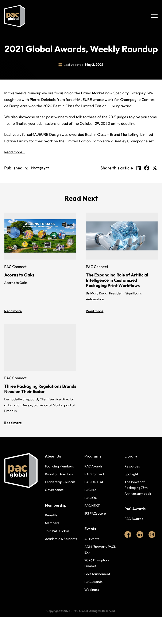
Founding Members (59, 466)
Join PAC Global (57, 531)
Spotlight (131, 474)
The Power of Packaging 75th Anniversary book (137, 487)
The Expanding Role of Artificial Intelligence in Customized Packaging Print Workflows (117, 280)
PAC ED (90, 490)
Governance (54, 490)
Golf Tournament (97, 574)
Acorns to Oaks (19, 275)
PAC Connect (94, 474)
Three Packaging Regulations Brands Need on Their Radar (40, 388)
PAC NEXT (92, 505)
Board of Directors (59, 474)
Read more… (14, 152)
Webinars (91, 589)
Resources (132, 466)
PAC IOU (90, 498)
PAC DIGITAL (94, 482)
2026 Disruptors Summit (96, 563)
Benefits (51, 515)
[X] (154, 168)
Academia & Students (61, 539)
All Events (91, 539)
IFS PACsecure (95, 513)
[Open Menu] (154, 16)
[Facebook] (146, 168)
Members (52, 523)
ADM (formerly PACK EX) (100, 549)
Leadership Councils (60, 482)
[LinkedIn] (138, 168)
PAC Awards (93, 466)
